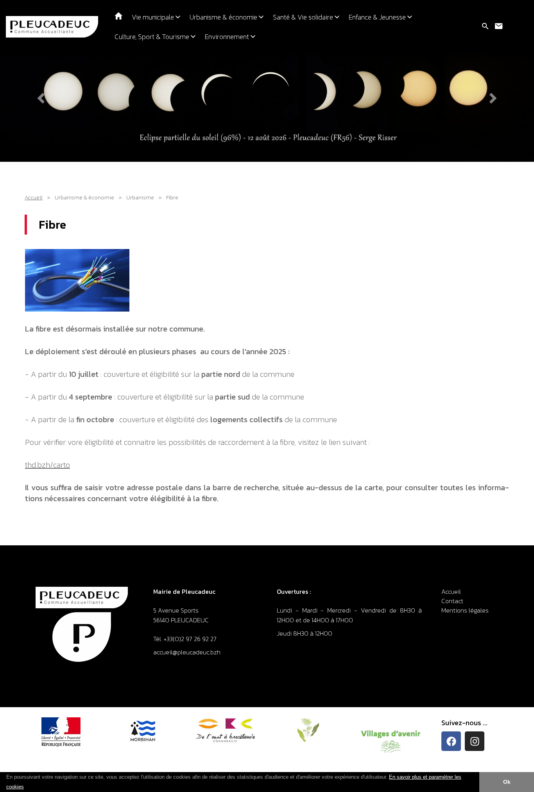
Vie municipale (154, 17)
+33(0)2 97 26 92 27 (190, 638)
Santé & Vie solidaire (304, 17)
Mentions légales (465, 610)
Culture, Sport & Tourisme (153, 37)
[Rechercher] (485, 26)
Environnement (228, 37)
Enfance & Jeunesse (378, 17)
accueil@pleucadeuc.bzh (187, 652)
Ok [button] (507, 782)
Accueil (34, 198)
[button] (26, 787)
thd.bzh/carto (47, 465)
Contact (452, 601)
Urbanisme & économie (224, 17)
